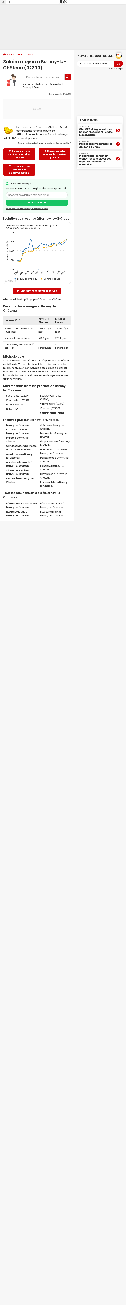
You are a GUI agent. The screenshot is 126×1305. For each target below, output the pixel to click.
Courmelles (55, 84)
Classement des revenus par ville (38, 291)
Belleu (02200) (14, 409)
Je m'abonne (35, 202)
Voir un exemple (116, 69)
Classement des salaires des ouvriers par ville (54, 154)
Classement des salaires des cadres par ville (19, 154)
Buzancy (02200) (16, 404)
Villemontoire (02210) (52, 404)
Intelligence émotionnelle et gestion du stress (95, 144)
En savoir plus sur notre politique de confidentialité (27, 209)
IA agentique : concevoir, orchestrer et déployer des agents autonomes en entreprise (95, 159)
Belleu (37, 87)
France (21, 54)
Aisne (30, 54)
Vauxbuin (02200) (50, 408)
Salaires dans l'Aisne (52, 412)
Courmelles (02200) (17, 400)
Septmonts (41, 84)
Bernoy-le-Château (17, 425)
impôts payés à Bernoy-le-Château (41, 299)
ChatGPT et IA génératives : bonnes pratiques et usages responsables (96, 130)
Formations (89, 120)
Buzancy (27, 87)
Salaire (12, 54)
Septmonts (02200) (17, 395)
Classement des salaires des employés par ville (19, 169)
